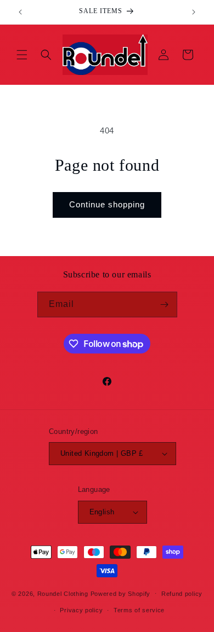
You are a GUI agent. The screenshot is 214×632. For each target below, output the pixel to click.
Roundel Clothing (62, 593)
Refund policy (181, 593)
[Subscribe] (165, 304)
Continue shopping (107, 204)
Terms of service (139, 610)
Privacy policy (81, 610)
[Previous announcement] (20, 12)
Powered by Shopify (121, 593)
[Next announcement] (194, 12)
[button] (22, 55)
